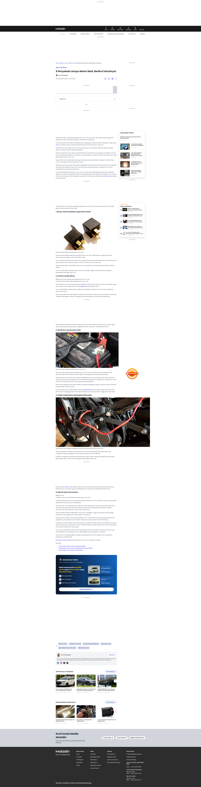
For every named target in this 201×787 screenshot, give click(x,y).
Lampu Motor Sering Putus (91, 644)
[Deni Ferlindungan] (59, 655)
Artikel (61, 63)
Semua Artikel (73, 34)
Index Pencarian (94, 768)
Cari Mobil (79, 757)
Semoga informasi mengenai (64, 540)
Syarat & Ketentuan (112, 759)
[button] (105, 79)
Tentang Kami (111, 754)
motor (80, 270)
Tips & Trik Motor (69, 63)
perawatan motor (84, 648)
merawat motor (106, 644)
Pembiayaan (79, 759)
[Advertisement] (100, 14)
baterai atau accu (109, 176)
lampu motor (68, 487)
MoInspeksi (79, 762)
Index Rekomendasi (95, 765)
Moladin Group (66, 754)
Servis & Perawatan (98, 34)
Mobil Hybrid (93, 759)
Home (57, 63)
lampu (57, 145)
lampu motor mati (76, 644)
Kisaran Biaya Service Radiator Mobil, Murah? (71, 550)
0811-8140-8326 (130, 772)
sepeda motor (84, 286)
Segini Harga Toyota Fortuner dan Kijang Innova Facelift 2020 (75, 548)
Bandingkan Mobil (95, 757)
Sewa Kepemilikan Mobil (113, 762)
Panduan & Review (85, 34)
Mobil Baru (93, 754)
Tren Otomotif (132, 34)
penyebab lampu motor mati (68, 648)
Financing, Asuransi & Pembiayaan (116, 34)
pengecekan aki (87, 390)
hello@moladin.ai (131, 757)
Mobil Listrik (93, 762)
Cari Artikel (62, 34)
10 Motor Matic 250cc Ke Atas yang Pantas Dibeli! (72, 546)
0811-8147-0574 (130, 778)
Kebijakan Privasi (111, 757)
